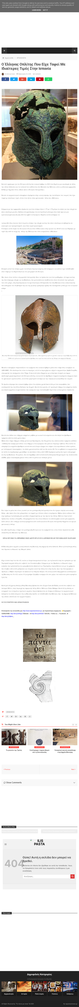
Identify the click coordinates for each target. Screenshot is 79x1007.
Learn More (36, 10)
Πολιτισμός (39, 994)
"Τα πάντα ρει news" (22, 1004)
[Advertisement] (39, 32)
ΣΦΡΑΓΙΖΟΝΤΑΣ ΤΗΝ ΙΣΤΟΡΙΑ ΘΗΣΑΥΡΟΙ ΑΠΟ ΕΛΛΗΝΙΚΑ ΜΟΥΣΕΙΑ (65, 752)
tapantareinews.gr (71, 1004)
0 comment (37, 74)
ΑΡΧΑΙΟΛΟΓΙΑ (21, 58)
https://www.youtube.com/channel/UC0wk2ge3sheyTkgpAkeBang (20, 832)
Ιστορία (24, 994)
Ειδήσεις (70, 994)
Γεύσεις (55, 994)
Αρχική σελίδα (9, 58)
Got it (45, 10)
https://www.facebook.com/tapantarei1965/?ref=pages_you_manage (59, 832)
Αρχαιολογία (8, 994)
